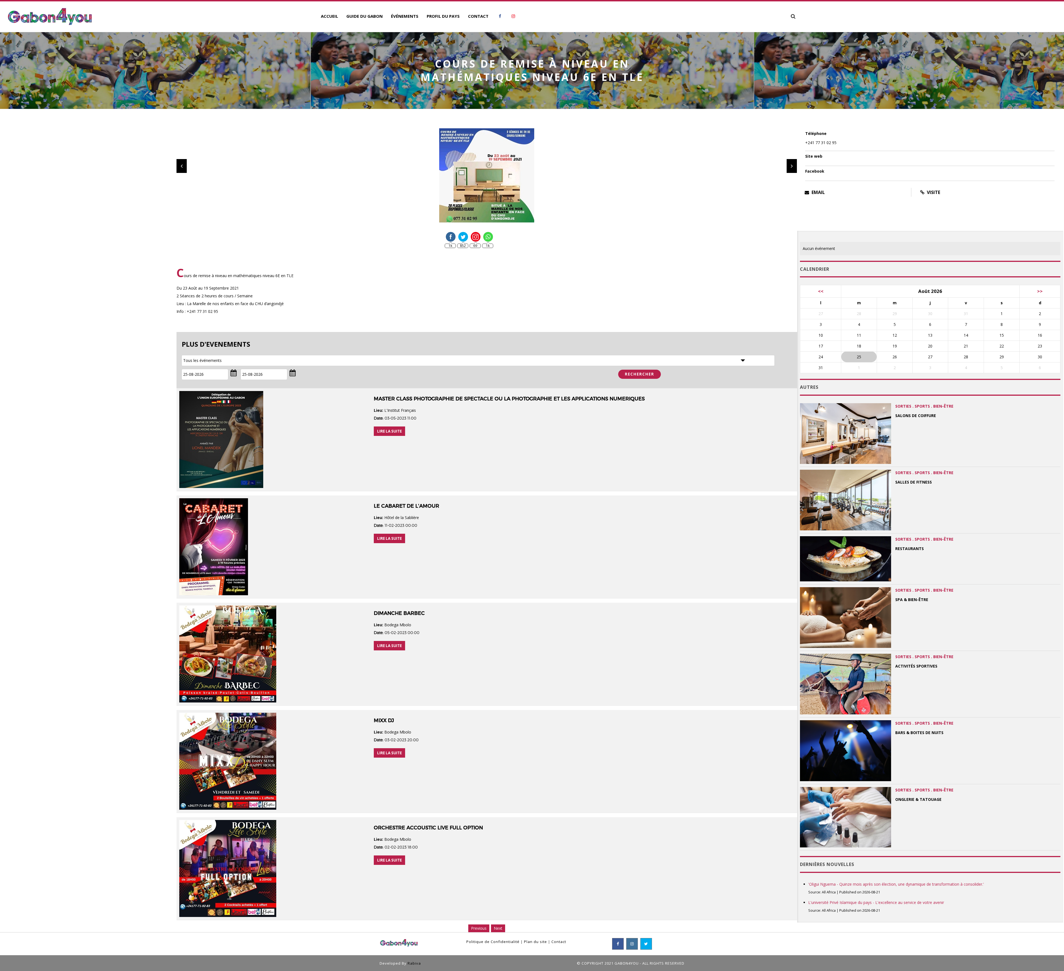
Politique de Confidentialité (493, 941)
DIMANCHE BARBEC (399, 613)
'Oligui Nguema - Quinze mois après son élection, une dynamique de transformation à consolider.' (896, 884)
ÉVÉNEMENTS (404, 16)
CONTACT (478, 16)
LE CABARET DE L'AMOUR (406, 506)
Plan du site (535, 941)
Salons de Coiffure (915, 415)
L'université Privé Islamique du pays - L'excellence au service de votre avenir (876, 902)
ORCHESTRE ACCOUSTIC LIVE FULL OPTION (428, 828)
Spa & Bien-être (911, 599)
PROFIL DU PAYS (443, 16)
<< (820, 291)
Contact (558, 941)
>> (1040, 291)
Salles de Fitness (913, 482)
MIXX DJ (384, 720)
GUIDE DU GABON (364, 16)
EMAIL (817, 192)
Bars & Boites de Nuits (919, 732)
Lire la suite (389, 431)
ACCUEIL (329, 16)
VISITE (933, 192)
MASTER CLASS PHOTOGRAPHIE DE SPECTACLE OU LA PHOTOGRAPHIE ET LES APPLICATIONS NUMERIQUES (509, 399)
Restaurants (909, 548)
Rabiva (414, 963)
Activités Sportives (916, 666)
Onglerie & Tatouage (918, 799)
